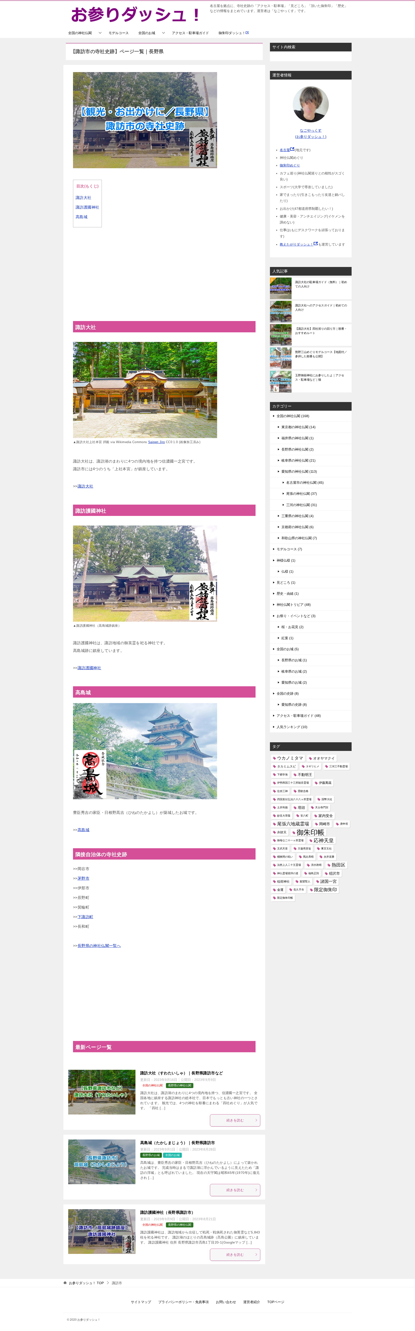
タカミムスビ (286, 766)
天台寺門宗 (321, 807)
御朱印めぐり (290, 165)
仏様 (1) (287, 571)
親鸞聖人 (305, 881)
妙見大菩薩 (283, 815)
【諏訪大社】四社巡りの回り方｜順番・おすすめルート (321, 331)
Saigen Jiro (156, 442)
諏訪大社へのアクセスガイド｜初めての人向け (321, 307)
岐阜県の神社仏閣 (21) (298, 460)
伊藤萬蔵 (325, 783)
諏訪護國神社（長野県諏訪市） (167, 1212)
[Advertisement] (164, 273)
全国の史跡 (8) (288, 693)
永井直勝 (329, 856)
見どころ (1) (286, 582)
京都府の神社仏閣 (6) (297, 527)
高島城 (81, 217)
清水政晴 (316, 864)
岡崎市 (324, 824)
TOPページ (275, 1302)
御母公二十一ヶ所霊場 (290, 840)
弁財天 (282, 832)
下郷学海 (282, 774)
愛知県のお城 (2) (294, 682)
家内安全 (325, 816)
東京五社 (326, 848)
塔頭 (301, 807)
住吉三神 (282, 791)
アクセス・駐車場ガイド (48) (299, 716)
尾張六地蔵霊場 (293, 823)
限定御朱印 (325, 889)
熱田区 (338, 864)
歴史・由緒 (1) (288, 593)
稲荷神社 (283, 881)
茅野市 (83, 878)
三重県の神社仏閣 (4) (297, 516)
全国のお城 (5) (288, 649)
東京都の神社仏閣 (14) (298, 427)
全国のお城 (146, 33)
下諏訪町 (85, 917)
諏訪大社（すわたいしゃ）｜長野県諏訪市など (181, 1073)
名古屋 (285, 150)
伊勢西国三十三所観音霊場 (293, 782)
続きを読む (235, 1120)
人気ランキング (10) (292, 727)
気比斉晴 (308, 856)
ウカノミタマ (290, 758)
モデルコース (119, 33)
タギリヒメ (312, 766)
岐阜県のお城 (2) (294, 671)
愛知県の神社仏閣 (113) (299, 471)
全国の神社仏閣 (80, 33)
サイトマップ (141, 1302)
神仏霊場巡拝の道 (287, 873)
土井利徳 (282, 807)
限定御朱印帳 (285, 897)
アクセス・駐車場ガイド (190, 33)
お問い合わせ (226, 1302)
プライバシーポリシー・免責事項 (183, 1302)
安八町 (304, 815)
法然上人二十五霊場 (289, 864)
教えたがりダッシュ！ (296, 244)
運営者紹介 (251, 1302)
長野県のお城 (151, 1155)
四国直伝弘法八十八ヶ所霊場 (294, 799)
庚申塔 (344, 823)
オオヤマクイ (324, 758)
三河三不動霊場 (338, 766)
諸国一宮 (328, 881)
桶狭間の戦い (285, 856)
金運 (280, 889)
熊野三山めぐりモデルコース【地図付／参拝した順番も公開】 (321, 354)
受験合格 (303, 791)
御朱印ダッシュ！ (232, 33)
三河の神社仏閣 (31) (301, 505)
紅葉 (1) (287, 638)
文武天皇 (282, 848)
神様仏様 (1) (286, 560)
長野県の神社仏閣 (179, 1085)
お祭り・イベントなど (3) (296, 616)
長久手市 (298, 889)
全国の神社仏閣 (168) (293, 416)
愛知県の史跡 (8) (294, 704)
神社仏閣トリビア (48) (294, 605)
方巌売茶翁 (304, 848)
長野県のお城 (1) (294, 660)
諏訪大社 (84, 198)
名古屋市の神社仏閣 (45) (305, 482)
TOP (86, 1283)
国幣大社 (327, 799)
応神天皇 (324, 840)
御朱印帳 (310, 832)
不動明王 (305, 775)
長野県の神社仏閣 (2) (297, 449)
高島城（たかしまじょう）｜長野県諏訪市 (177, 1143)
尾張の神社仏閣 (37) (301, 493)
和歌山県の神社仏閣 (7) (299, 538)
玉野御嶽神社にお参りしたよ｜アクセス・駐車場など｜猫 (319, 377)
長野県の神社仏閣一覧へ (99, 946)
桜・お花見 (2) (292, 627)
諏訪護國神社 (87, 207)
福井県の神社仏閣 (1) (297, 438)
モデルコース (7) (289, 549)
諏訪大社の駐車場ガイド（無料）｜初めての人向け (321, 284)
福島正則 (313, 873)
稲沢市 (334, 873)
